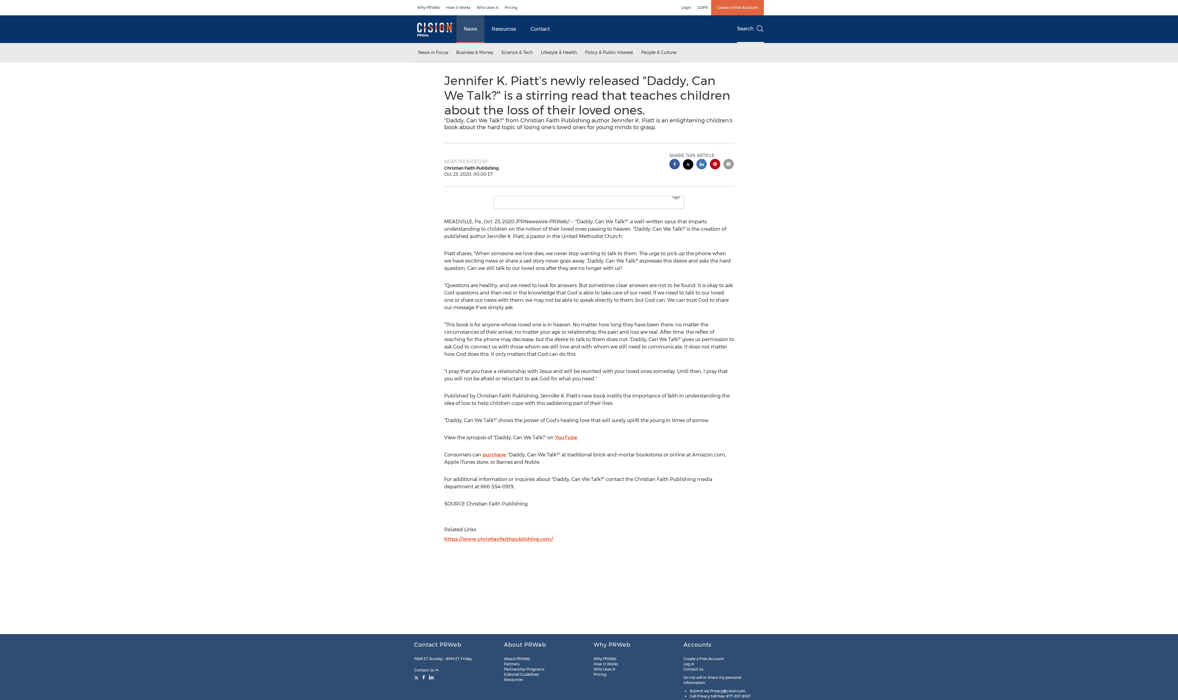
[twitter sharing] (688, 165)
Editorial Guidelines (521, 674)
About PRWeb (517, 658)
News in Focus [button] (433, 52)
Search (745, 29)
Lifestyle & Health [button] (559, 52)
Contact (540, 29)
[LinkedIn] (431, 677)
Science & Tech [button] (517, 52)
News (470, 29)
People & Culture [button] (658, 52)
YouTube (566, 442)
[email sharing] (728, 165)
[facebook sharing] (674, 165)
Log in (688, 664)
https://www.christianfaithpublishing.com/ (498, 544)
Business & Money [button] (474, 52)
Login (686, 7)
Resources (504, 29)
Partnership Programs (524, 669)
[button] (589, 198)
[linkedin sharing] (701, 165)
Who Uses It (488, 7)
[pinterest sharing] (715, 165)
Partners (512, 664)
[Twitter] (417, 677)
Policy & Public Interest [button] (609, 52)
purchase (494, 460)
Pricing (511, 7)
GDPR (702, 7)
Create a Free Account (737, 7)
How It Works (458, 7)
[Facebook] (423, 677)
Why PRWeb (428, 7)
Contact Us (424, 670)
